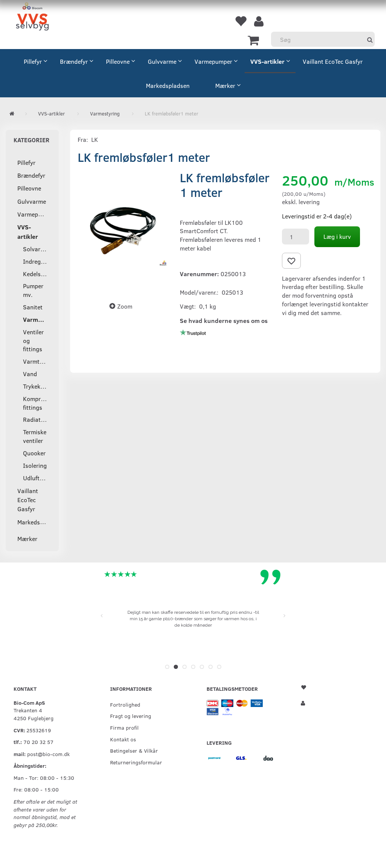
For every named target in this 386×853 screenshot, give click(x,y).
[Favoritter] (240, 20)
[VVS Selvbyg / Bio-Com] (32, 17)
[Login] (258, 20)
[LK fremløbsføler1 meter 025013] (123, 230)
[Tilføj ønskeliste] (291, 261)
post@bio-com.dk (48, 754)
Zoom (124, 306)
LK (94, 139)
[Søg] (370, 39)
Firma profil (124, 727)
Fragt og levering (130, 715)
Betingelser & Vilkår (134, 750)
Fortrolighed (125, 704)
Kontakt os (123, 739)
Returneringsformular (136, 762)
